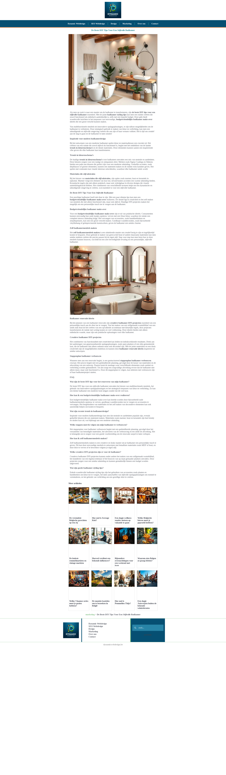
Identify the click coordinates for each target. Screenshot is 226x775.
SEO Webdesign (98, 24)
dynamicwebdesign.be (113, 644)
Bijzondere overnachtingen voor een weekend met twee (124, 561)
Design (114, 24)
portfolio (148, 635)
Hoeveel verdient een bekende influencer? (101, 559)
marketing (90, 614)
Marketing (127, 24)
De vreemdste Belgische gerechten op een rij (78, 520)
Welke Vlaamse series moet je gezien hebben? (78, 603)
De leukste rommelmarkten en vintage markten (77, 560)
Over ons (141, 24)
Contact (154, 24)
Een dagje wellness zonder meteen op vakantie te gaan (123, 520)
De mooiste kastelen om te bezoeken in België (100, 603)
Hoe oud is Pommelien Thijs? (123, 602)
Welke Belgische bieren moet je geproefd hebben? (146, 520)
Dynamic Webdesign (76, 24)
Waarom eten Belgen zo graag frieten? (147, 559)
